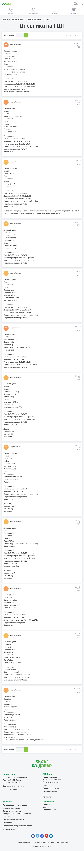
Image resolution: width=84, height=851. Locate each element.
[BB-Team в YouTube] (46, 836)
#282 (79, 104)
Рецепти (6, 816)
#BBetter (46, 805)
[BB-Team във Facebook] (33, 836)
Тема (47, 19)
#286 (79, 330)
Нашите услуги (11, 774)
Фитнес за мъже (18, 19)
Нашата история (50, 777)
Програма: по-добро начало (15, 777)
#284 (79, 226)
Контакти (47, 797)
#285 (79, 275)
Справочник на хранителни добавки (18, 826)
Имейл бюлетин (50, 792)
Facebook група (50, 810)
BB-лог (46, 794)
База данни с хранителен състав (17, 814)
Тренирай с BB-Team (12, 780)
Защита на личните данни (44, 842)
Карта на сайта (62, 842)
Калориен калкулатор (12, 811)
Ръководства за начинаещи (15, 805)
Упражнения (8, 822)
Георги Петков (15, 45)
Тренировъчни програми (13, 820)
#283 (79, 164)
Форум (5, 19)
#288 (79, 449)
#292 (79, 692)
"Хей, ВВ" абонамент (11, 783)
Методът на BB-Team (52, 780)
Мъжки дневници (34, 19)
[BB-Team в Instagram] (42, 836)
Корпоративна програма (13, 786)
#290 (79, 591)
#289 (79, 524)
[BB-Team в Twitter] (37, 836)
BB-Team (47, 774)
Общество (48, 801)
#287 (79, 380)
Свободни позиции (51, 788)
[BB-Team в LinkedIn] (51, 836)
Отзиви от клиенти (51, 782)
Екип (45, 786)
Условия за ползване (23, 842)
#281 (79, 47)
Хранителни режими (11, 808)
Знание (7, 801)
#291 (79, 638)
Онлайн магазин (10, 790)
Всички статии (9, 829)
